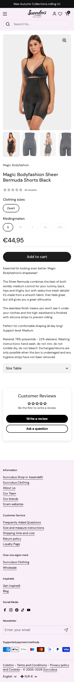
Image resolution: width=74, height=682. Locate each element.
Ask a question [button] (37, 429)
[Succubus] (37, 14)
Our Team (9, 493)
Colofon (8, 665)
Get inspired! (11, 586)
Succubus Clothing (16, 483)
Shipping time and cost (19, 533)
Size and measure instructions (23, 528)
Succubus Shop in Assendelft (23, 477)
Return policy (12, 539)
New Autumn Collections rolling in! (37, 4)
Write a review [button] (37, 419)
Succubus (50, 669)
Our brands (10, 499)
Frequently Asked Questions (22, 522)
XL (45, 227)
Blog (6, 591)
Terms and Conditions (32, 665)
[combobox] (37, 24)
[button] (67, 14)
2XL (60, 227)
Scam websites (13, 504)
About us (9, 488)
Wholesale (10, 568)
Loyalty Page (11, 544)
